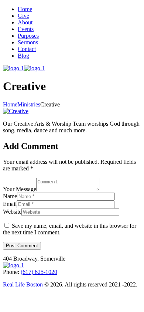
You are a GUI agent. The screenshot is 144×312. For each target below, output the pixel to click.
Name (10, 196)
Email (10, 204)
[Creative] (15, 111)
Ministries (28, 104)
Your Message (19, 189)
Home (10, 104)
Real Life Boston (23, 284)
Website (12, 211)
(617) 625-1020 (39, 272)
